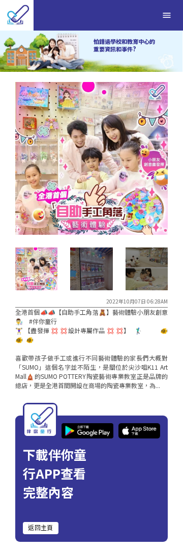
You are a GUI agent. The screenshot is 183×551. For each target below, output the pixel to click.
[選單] (166, 15)
